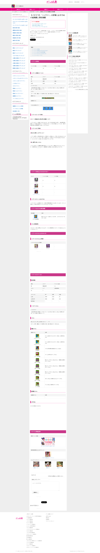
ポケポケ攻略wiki (30, 530)
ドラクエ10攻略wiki (30, 542)
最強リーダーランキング (18, 48)
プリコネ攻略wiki (30, 527)
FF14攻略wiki (29, 537)
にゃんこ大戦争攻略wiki (31, 526)
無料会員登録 (76, 2)
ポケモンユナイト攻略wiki (31, 534)
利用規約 (50, 476)
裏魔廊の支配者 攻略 (17, 32)
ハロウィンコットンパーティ (19, 75)
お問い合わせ (48, 516)
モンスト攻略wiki (30, 522)
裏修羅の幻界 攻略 (17, 37)
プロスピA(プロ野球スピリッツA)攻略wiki (34, 540)
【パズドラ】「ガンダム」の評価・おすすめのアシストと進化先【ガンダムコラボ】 (78, 81)
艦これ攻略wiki (29, 539)
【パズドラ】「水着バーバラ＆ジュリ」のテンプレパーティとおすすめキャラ (80, 36)
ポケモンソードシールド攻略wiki (33, 547)
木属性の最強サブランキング (19, 63)
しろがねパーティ (16, 83)
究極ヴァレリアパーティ (18, 93)
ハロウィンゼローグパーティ (19, 80)
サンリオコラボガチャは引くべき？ (39, 23)
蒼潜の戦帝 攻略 (16, 27)
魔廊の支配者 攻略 (17, 35)
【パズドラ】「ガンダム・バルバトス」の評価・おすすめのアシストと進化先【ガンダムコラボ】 (78, 78)
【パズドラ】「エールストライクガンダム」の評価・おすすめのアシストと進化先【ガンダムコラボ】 (77, 75)
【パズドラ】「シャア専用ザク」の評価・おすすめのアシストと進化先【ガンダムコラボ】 (78, 87)
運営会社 (47, 517)
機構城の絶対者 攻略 (17, 30)
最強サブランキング (17, 50)
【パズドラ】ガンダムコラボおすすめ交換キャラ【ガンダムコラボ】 (77, 63)
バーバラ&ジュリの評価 (18, 108)
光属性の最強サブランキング (19, 65)
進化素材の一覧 (16, 111)
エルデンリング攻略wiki (31, 545)
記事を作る (71, 2)
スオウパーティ (16, 85)
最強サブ (46, 9)
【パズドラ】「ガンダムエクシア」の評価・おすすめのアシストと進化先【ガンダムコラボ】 (78, 84)
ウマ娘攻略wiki (29, 517)
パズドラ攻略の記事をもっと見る (82, 89)
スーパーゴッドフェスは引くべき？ (20, 25)
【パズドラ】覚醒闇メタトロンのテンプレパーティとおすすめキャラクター (80, 48)
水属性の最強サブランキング (19, 60)
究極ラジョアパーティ (17, 90)
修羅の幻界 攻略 (16, 40)
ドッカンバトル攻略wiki (31, 524)
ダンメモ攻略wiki (30, 544)
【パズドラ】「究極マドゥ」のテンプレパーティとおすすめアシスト (80, 40)
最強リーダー (32, 9)
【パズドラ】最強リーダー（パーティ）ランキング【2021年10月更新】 (80, 44)
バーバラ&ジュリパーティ (18, 98)
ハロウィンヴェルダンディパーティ (20, 78)
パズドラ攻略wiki (30, 521)
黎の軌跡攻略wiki (30, 535)
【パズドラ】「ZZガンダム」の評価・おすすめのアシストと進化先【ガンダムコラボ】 (78, 66)
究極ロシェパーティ (17, 88)
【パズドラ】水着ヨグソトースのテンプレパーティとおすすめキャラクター (80, 52)
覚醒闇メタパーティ (17, 96)
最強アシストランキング (18, 53)
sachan (34, 35)
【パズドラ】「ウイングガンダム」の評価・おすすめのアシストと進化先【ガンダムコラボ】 (78, 72)
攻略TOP (18, 9)
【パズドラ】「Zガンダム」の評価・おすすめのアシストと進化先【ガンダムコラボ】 (78, 69)
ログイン (82, 2)
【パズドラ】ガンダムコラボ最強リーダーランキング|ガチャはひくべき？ (78, 61)
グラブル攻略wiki (30, 519)
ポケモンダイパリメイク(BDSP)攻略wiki (34, 516)
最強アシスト (60, 9)
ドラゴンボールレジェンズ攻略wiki (33, 529)
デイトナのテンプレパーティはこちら (39, 26)
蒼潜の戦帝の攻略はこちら (37, 25)
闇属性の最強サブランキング (19, 68)
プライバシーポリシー (50, 521)
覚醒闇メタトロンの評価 (18, 106)
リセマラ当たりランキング (18, 55)
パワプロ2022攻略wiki (31, 532)
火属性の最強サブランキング (19, 58)
